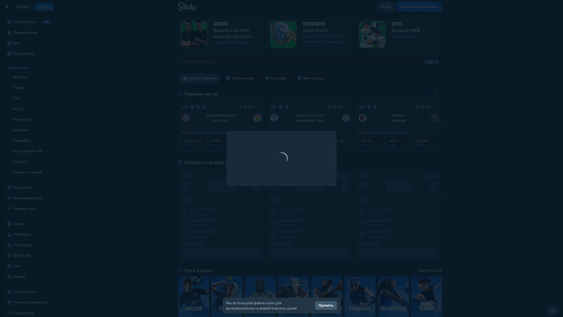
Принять (325, 305)
